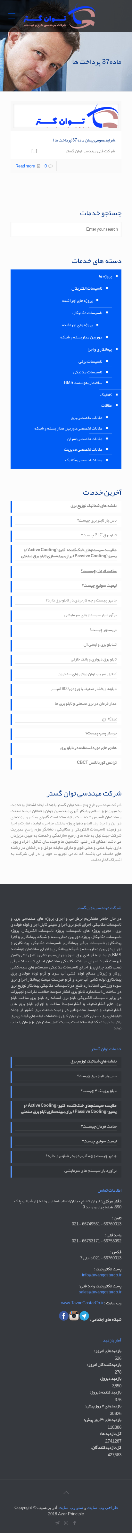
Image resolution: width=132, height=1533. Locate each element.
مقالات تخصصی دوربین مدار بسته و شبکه (68, 428)
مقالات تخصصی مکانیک (83, 460)
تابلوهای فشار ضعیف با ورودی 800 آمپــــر (84, 689)
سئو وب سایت (70, 1507)
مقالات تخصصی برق (86, 417)
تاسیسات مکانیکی (87, 372)
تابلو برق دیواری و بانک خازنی (94, 659)
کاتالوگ (106, 395)
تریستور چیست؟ (103, 630)
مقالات (106, 405)
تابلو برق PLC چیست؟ (99, 535)
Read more (25, 166)
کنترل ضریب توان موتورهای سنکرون (87, 674)
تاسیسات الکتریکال (86, 288)
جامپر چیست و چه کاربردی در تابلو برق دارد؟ (81, 600)
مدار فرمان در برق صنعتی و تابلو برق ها (86, 704)
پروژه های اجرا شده (77, 300)
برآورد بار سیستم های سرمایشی (90, 615)
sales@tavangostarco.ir (100, 1292)
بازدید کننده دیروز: (105, 1392)
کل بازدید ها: (110, 1434)
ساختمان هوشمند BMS (83, 383)
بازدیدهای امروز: (107, 1351)
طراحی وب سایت (102, 1507)
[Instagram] (66, 1523)
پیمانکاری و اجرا (99, 349)
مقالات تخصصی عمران (84, 439)
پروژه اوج (109, 718)
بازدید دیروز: (110, 1378)
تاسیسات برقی (90, 361)
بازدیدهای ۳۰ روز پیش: (102, 1420)
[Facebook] (74, 1523)
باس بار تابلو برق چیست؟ (97, 520)
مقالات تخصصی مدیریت (83, 449)
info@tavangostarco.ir (101, 1275)
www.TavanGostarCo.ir (82, 1303)
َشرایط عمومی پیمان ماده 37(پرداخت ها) (84, 140)
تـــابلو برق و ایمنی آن (100, 645)
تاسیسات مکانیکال (87, 313)
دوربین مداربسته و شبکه (81, 337)
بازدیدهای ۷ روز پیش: (103, 1406)
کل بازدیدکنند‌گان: (106, 1447)
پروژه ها (105, 276)
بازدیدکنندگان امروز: (104, 1365)
